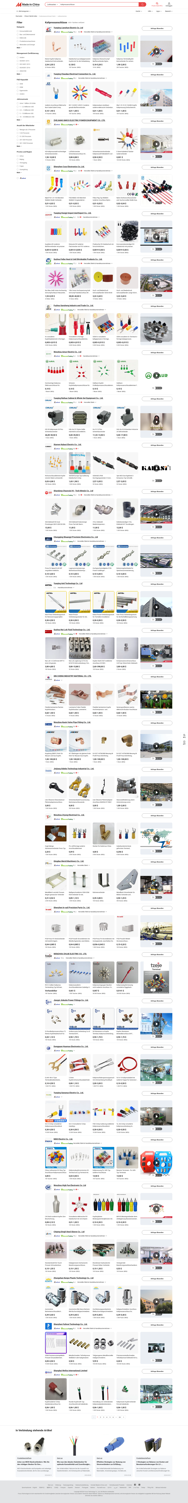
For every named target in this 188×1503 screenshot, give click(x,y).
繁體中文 (49, 1487)
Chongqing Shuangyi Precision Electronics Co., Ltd (76, 537)
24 (120, 1417)
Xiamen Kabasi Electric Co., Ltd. (67, 444)
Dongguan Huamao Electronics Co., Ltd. (71, 1046)
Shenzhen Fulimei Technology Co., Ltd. (70, 1324)
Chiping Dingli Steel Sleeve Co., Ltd (69, 1232)
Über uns (50, 1485)
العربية (115, 1487)
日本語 (56, 1487)
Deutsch (77, 1487)
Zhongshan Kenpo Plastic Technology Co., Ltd (73, 1278)
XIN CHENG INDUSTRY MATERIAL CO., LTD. (72, 676)
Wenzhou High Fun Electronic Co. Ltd (70, 1185)
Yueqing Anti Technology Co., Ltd (68, 583)
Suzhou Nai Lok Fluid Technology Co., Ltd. (72, 629)
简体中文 (41, 1487)
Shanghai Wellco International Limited (70, 1370)
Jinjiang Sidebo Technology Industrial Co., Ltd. (74, 769)
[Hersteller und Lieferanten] (27, 4)
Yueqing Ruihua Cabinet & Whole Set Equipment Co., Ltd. (78, 398)
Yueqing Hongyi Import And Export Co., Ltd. (72, 213)
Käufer (138, 11)
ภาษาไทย (136, 1487)
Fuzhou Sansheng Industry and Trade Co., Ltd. (74, 305)
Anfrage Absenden (157, 28)
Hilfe (149, 11)
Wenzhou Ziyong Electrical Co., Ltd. (69, 815)
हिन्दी (130, 1487)
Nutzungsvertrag (68, 1485)
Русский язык (101, 1487)
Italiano (92, 1487)
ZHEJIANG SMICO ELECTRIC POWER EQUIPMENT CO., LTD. (79, 120)
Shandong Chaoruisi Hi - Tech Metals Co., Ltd (73, 491)
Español (70, 1487)
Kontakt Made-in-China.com (99, 1485)
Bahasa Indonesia (161, 1487)
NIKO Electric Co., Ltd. (63, 1139)
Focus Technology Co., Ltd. (92, 1491)
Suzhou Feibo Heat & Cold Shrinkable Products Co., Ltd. (78, 259)
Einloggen (169, 6)
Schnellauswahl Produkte (116, 1485)
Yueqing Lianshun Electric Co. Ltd (68, 28)
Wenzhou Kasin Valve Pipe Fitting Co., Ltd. (72, 722)
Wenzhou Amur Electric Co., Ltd (67, 352)
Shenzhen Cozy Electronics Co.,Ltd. (69, 166)
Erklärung (58, 1485)
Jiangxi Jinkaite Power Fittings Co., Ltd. (71, 1000)
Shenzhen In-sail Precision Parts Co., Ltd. (72, 907)
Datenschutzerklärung (82, 1485)
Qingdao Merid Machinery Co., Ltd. (69, 861)
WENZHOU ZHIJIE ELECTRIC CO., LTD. (70, 954)
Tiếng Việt (150, 1487)
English (35, 1487)
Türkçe (143, 1487)
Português (85, 1487)
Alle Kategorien (24, 11)
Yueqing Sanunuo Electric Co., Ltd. (69, 1093)
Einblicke (129, 1485)
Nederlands (123, 1487)
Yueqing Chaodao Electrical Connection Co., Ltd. (75, 74)
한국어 (110, 1487)
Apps (158, 11)
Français (63, 1487)
